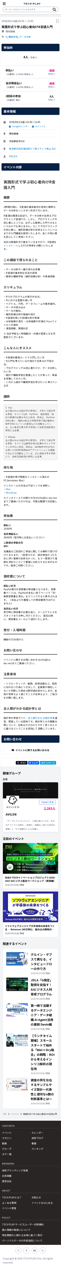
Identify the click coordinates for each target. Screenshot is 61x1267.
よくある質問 (9, 1202)
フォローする (47, 802)
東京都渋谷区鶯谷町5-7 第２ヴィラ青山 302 (32, 148)
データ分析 (25, 36)
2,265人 (49, 808)
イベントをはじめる (42, 1202)
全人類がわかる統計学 (40, 718)
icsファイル (40, 126)
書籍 (34, 1143)
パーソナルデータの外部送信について (22, 1240)
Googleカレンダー (20, 126)
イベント (15, 1114)
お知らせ (36, 1197)
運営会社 (7, 1181)
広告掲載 (7, 1175)
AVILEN (13, 156)
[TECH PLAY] (32, 4)
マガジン (7, 1138)
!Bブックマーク (48, 762)
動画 (4, 1143)
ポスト (23, 762)
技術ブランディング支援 (15, 1170)
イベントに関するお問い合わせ (32, 750)
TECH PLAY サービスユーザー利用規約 (23, 1224)
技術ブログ (37, 1138)
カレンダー (37, 1132)
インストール (11, 245)
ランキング (37, 1148)
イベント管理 (9, 1208)
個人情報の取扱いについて (16, 1229)
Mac (8, 489)
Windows (11, 492)
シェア (35, 762)
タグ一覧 (7, 1154)
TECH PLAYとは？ (12, 1197)
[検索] (54, 9)
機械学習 (13, 36)
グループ (6, 1148)
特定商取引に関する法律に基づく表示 (22, 1235)
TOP (5, 1114)
